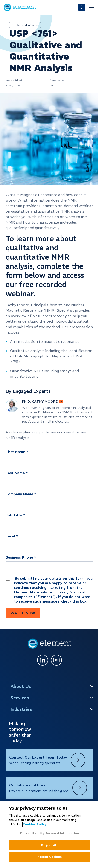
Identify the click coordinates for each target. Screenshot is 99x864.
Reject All (48, 845)
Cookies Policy (34, 824)
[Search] (81, 7)
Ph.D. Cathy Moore (40, 401)
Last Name (15, 473)
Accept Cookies (48, 857)
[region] (48, 832)
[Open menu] (91, 7)
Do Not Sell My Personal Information (48, 833)
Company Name (19, 494)
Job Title (14, 515)
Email (10, 536)
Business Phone (19, 557)
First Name (15, 451)
